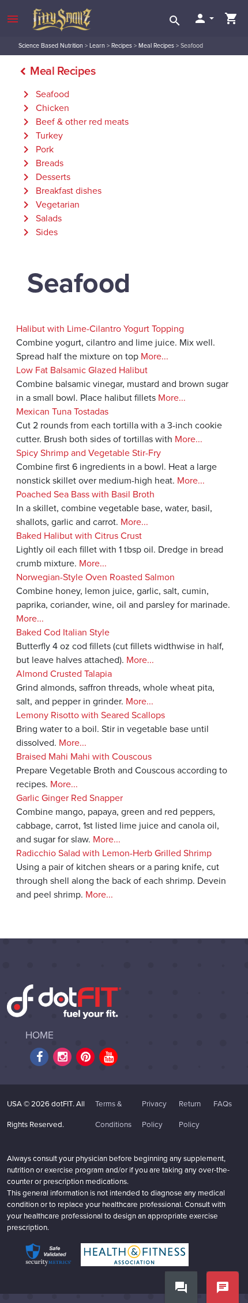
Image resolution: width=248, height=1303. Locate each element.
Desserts (44, 177)
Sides (38, 232)
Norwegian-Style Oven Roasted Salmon (95, 577)
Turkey (41, 136)
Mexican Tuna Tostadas (62, 411)
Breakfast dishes (60, 191)
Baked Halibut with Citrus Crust (79, 536)
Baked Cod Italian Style (63, 632)
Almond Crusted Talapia (64, 674)
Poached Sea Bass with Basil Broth (85, 494)
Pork (36, 149)
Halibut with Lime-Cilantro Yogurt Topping (100, 329)
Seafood (44, 94)
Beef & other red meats (74, 122)
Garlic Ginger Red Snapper (69, 798)
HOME (39, 1035)
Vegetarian (49, 205)
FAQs (222, 1104)
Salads (40, 218)
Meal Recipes (156, 45)
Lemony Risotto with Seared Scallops (90, 715)
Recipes (121, 45)
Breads (41, 163)
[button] (204, 18)
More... (154, 356)
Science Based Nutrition (50, 45)
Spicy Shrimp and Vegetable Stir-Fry (88, 453)
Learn (97, 45)
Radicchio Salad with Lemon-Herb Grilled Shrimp (114, 853)
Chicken (44, 108)
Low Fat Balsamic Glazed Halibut (82, 370)
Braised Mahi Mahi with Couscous (84, 756)
